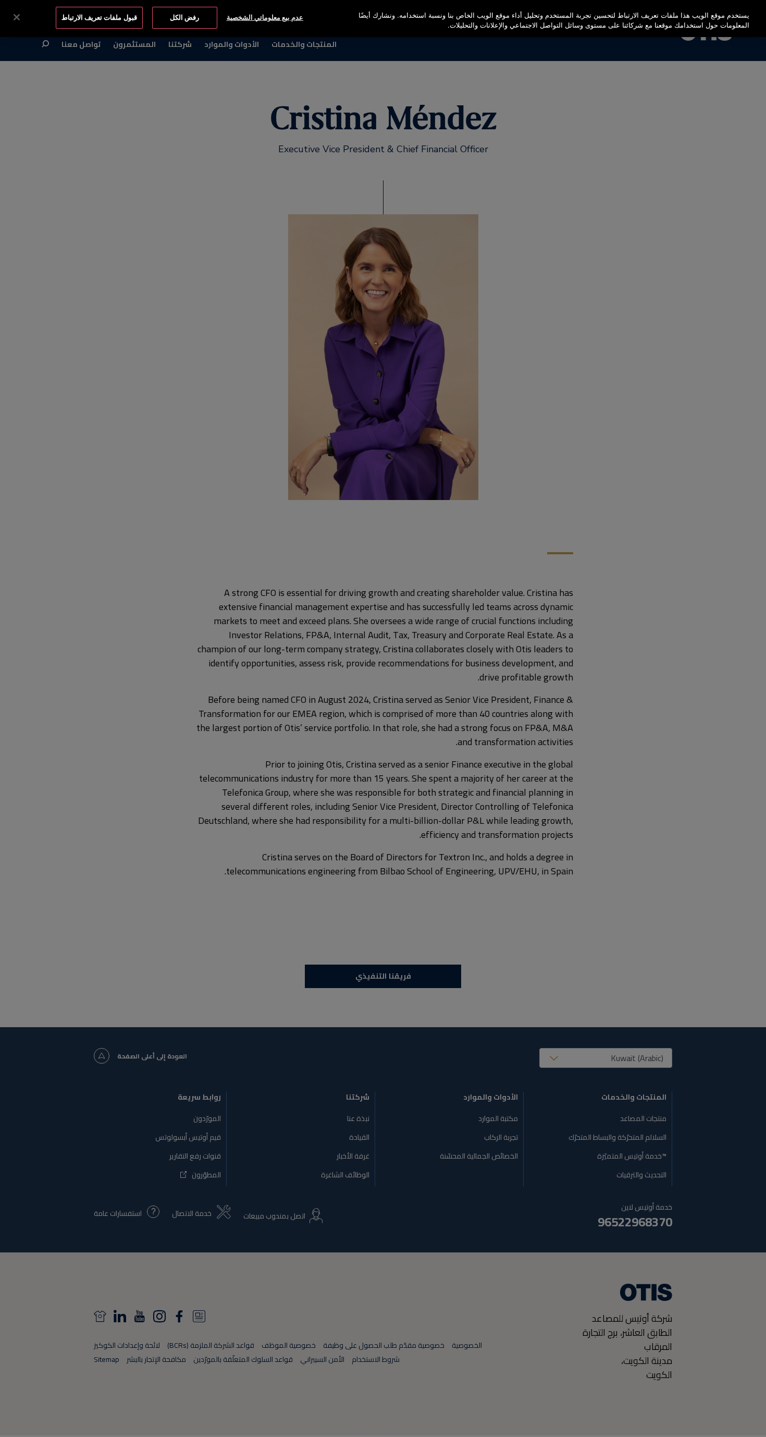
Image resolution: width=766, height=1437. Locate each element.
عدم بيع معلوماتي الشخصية (265, 17)
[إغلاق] (16, 17)
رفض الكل (184, 17)
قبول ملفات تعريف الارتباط (99, 17)
